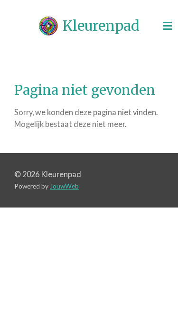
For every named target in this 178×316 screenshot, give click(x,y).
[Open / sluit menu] (167, 26)
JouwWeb (64, 186)
